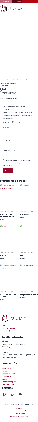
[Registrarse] (17, 1)
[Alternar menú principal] (36, 9)
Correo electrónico (10, 150)
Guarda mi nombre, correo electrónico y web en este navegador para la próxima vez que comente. (18, 163)
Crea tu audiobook (8, 384)
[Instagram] (12, 394)
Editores (4, 371)
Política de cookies (19, 413)
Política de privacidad (19, 411)
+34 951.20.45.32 (11, 328)
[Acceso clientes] (6, 1)
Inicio (1, 80)
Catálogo (7, 80)
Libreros (4, 379)
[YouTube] (20, 394)
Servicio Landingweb (9, 382)
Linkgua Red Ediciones (19, 80)
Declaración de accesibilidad (19, 416)
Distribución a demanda (10, 374)
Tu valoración (9, 127)
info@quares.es (11, 331)
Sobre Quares (6, 368)
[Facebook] (4, 394)
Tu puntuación (9, 122)
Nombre (6, 141)
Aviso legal (19, 408)
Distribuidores (7, 376)
